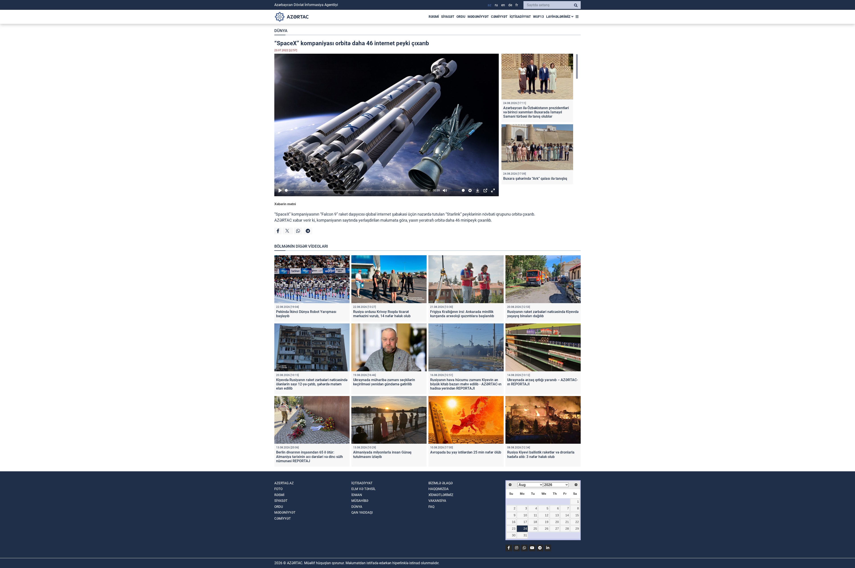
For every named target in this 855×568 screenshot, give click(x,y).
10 (525, 515)
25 (535, 528)
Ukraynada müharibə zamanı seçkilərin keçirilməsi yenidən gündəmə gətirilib (384, 382)
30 (513, 535)
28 (567, 528)
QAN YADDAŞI (362, 513)
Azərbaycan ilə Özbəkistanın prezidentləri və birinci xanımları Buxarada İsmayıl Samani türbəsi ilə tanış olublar (536, 112)
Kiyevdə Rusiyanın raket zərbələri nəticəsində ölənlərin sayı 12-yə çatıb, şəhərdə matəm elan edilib (311, 384)
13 (557, 515)
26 (546, 528)
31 (525, 535)
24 (525, 528)
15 (577, 515)
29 (577, 528)
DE (510, 5)
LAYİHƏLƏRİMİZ (558, 17)
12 (546, 515)
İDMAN (356, 495)
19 (546, 522)
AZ (489, 5)
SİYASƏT (447, 17)
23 (513, 528)
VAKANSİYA (437, 501)
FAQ (431, 507)
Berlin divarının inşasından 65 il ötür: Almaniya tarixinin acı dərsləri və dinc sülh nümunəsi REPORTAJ (309, 456)
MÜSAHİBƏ (359, 501)
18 (535, 522)
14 (567, 515)
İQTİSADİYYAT (520, 17)
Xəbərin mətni (285, 204)
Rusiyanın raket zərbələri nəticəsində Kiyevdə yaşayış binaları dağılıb (542, 314)
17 (525, 522)
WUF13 (538, 17)
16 (513, 522)
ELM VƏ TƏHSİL (363, 489)
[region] (539, 120)
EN (503, 5)
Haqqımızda (438, 489)
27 (557, 528)
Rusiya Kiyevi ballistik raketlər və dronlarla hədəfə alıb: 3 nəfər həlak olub (540, 454)
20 (557, 522)
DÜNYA (280, 30)
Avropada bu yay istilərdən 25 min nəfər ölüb (465, 452)
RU (496, 5)
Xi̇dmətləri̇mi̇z (440, 495)
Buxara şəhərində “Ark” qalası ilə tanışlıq (535, 178)
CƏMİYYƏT (499, 17)
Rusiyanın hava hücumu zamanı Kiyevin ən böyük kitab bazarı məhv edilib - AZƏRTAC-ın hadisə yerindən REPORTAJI (465, 384)
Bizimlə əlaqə (440, 483)
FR (516, 5)
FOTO (278, 489)
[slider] (352, 190)
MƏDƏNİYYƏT (478, 17)
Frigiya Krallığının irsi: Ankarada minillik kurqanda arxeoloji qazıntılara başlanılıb (462, 314)
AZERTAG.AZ (284, 483)
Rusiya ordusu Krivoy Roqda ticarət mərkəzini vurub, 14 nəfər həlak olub (382, 314)
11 (535, 515)
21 (567, 522)
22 (577, 522)
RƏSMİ (434, 17)
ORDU (460, 17)
